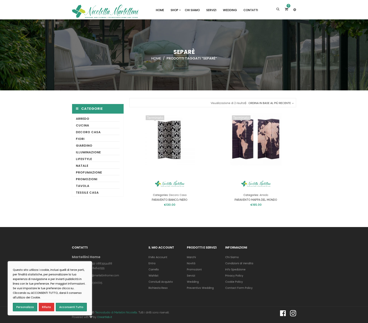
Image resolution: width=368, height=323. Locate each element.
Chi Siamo (232, 257)
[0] (287, 10)
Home (156, 58)
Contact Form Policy (239, 288)
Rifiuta (46, 307)
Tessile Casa (87, 192)
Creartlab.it (104, 317)
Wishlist (154, 276)
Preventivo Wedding (200, 288)
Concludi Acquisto (161, 282)
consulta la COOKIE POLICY (59, 297)
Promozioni (86, 179)
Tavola (82, 186)
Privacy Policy (234, 276)
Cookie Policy (234, 282)
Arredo (82, 118)
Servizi (191, 276)
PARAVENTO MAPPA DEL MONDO (256, 199)
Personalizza (25, 307)
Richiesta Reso (158, 288)
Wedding (193, 282)
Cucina (82, 125)
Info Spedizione (235, 269)
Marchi (191, 257)
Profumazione (89, 172)
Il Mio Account (158, 257)
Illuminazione (88, 152)
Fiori (80, 139)
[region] (50, 288)
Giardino (84, 145)
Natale (82, 166)
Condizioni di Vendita (239, 263)
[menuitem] (160, 10)
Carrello (154, 269)
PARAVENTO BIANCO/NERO (169, 199)
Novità (191, 263)
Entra (152, 263)
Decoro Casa (88, 132)
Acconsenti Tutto (71, 307)
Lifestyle (84, 159)
